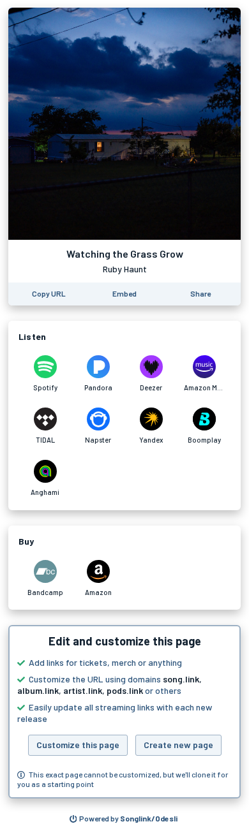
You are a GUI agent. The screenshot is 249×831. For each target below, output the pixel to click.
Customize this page (77, 744)
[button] (124, 712)
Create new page (178, 744)
